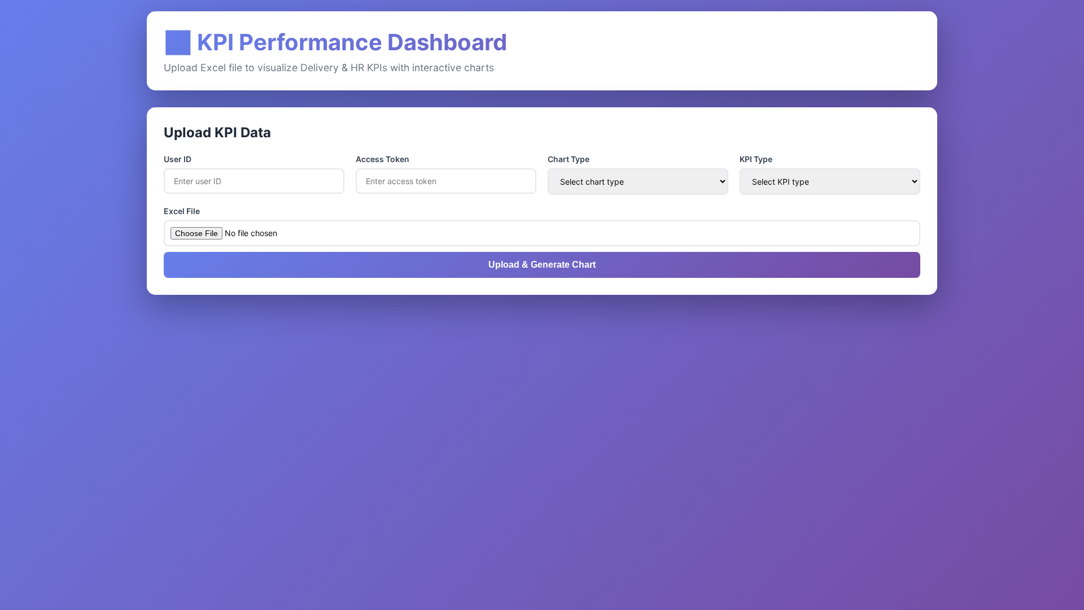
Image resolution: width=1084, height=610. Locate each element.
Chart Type (568, 159)
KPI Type (756, 159)
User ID (177, 159)
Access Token (382, 159)
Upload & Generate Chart (542, 264)
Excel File (182, 211)
